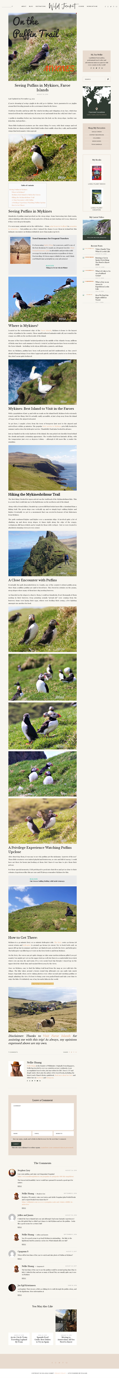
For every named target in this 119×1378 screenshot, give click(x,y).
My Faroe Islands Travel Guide (42, 984)
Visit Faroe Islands (58, 1036)
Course (81, 6)
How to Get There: (18, 205)
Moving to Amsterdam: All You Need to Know (66, 1339)
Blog (31, 6)
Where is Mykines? (18, 192)
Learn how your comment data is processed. (57, 1147)
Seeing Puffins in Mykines (18, 189)
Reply (20, 1186)
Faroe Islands (46, 330)
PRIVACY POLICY (60, 1373)
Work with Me (92, 6)
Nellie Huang (34, 1062)
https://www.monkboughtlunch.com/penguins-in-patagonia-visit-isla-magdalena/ (46, 1176)
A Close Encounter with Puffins (22, 200)
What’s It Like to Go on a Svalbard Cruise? (103, 273)
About (23, 6)
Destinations (41, 6)
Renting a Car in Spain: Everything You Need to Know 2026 (102, 261)
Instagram (49, 1078)
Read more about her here (64, 1075)
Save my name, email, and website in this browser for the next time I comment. (39, 1139)
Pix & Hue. (84, 1373)
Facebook (40, 1078)
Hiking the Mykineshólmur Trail (23, 197)
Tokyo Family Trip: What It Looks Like (102, 250)
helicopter (27, 945)
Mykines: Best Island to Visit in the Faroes (26, 195)
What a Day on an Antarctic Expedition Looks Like (102, 285)
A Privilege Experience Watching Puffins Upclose (29, 203)
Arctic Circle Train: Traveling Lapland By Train (19, 1339)
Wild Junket (62, 6)
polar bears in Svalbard (58, 226)
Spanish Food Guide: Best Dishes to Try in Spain (42, 1339)
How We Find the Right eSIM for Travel (101, 297)
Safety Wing (48, 245)
